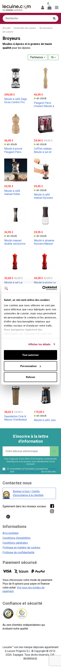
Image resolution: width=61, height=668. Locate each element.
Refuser (30, 377)
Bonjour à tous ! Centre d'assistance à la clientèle (28, 493)
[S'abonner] (54, 451)
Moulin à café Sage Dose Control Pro (15, 100)
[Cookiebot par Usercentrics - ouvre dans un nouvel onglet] (43, 288)
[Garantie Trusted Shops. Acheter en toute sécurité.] (8, 613)
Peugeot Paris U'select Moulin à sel (44, 106)
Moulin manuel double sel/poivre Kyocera (14, 243)
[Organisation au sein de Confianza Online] (21, 613)
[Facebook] (52, 506)
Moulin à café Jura (45, 420)
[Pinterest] (8, 516)
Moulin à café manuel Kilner (12, 192)
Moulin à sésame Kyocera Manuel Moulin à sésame (44, 243)
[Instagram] (52, 511)
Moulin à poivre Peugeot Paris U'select (13, 152)
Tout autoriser (30, 354)
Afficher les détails (39, 344)
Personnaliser (28, 365)
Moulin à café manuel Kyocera (43, 196)
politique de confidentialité (28, 471)
